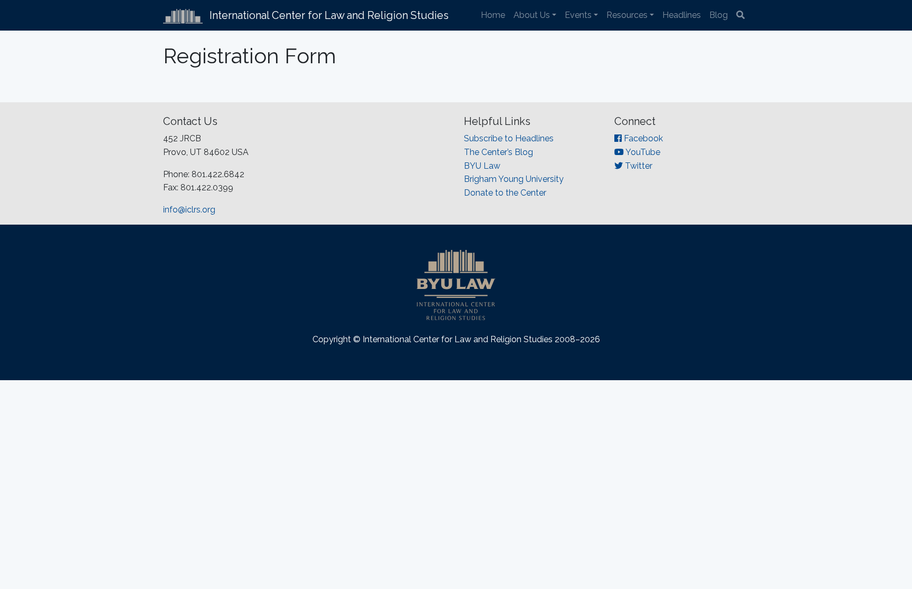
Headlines (681, 15)
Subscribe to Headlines (509, 138)
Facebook (642, 138)
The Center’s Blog (498, 152)
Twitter (637, 166)
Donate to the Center (505, 193)
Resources (627, 15)
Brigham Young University (514, 179)
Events (578, 15)
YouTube (642, 152)
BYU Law (482, 166)
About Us (532, 15)
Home (493, 15)
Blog (718, 15)
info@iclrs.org (189, 210)
